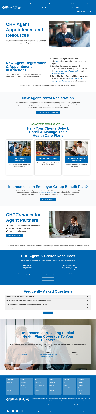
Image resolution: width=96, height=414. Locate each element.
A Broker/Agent (53, 393)
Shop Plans (45, 8)
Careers (9, 390)
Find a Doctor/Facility (25, 3)
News (8, 385)
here (57, 61)
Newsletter (9, 393)
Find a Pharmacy (38, 3)
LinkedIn (80, 390)
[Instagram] (22, 411)
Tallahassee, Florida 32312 (48, 356)
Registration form (58, 73)
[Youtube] (12, 411)
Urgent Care (89, 3)
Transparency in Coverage (48, 404)
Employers (23, 382)
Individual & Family (25, 387)
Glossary (66, 385)
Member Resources (60, 8)
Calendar (9, 387)
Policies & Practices (61, 404)
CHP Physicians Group (51, 3)
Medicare (23, 385)
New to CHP (52, 382)
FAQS (65, 382)
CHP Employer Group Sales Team (47, 192)
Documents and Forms (40, 393)
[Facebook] (8, 411)
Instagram (80, 393)
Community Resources (69, 387)
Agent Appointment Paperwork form (67, 71)
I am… (84, 8)
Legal (88, 404)
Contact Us (80, 382)
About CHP (75, 8)
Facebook (80, 385)
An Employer (53, 387)
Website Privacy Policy (72, 404)
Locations (79, 3)
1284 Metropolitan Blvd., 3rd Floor (48, 354)
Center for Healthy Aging (67, 3)
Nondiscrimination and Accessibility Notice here (78, 400)
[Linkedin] (17, 411)
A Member (52, 385)
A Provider (52, 390)
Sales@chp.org (22, 354)
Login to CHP (84, 11)
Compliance (82, 404)
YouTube (80, 387)
